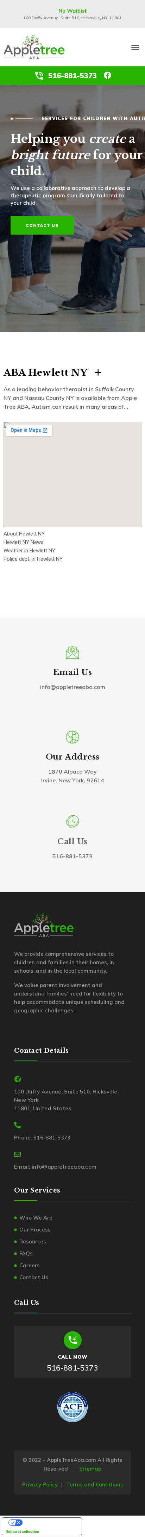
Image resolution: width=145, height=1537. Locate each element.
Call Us (72, 841)
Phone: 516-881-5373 (42, 1137)
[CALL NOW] (73, 1340)
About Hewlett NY (24, 534)
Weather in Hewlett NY (29, 550)
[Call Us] (72, 821)
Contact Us (42, 225)
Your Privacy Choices (49, 1522)
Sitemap (90, 1468)
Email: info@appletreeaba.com (55, 1166)
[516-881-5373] (39, 76)
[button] (135, 47)
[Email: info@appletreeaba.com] (17, 1154)
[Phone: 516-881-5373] (17, 1125)
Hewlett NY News (24, 542)
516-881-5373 (72, 75)
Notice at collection (22, 1531)
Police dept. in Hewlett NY (33, 559)
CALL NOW (72, 1357)
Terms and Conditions (94, 1484)
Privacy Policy (40, 1484)
